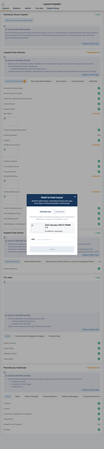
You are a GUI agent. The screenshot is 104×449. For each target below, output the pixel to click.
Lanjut (52, 249)
